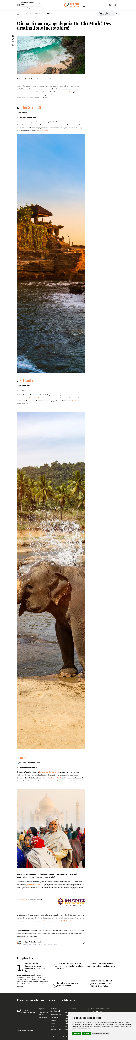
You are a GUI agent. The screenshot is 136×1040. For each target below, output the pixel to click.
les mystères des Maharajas (49, 772)
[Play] (113, 14)
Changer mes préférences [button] (100, 1033)
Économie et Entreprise (33, 14)
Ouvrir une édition (57, 1015)
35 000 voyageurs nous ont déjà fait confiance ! (58, 921)
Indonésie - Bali (30, 107)
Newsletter (43, 1018)
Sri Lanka (26, 380)
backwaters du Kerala (54, 778)
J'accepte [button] (77, 1033)
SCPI (67, 1015)
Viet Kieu (48, 14)
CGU (52, 1027)
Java (37, 131)
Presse (53, 1024)
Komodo (45, 131)
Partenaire (54, 1018)
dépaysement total (76, 781)
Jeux (66, 1027)
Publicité (54, 1021)
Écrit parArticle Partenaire (27, 79)
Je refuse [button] (86, 1033)
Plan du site (57, 1037)
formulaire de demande (35, 885)
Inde (23, 758)
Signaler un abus (56, 1030)
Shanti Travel (68, 92)
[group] (113, 13)
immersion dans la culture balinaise (70, 122)
